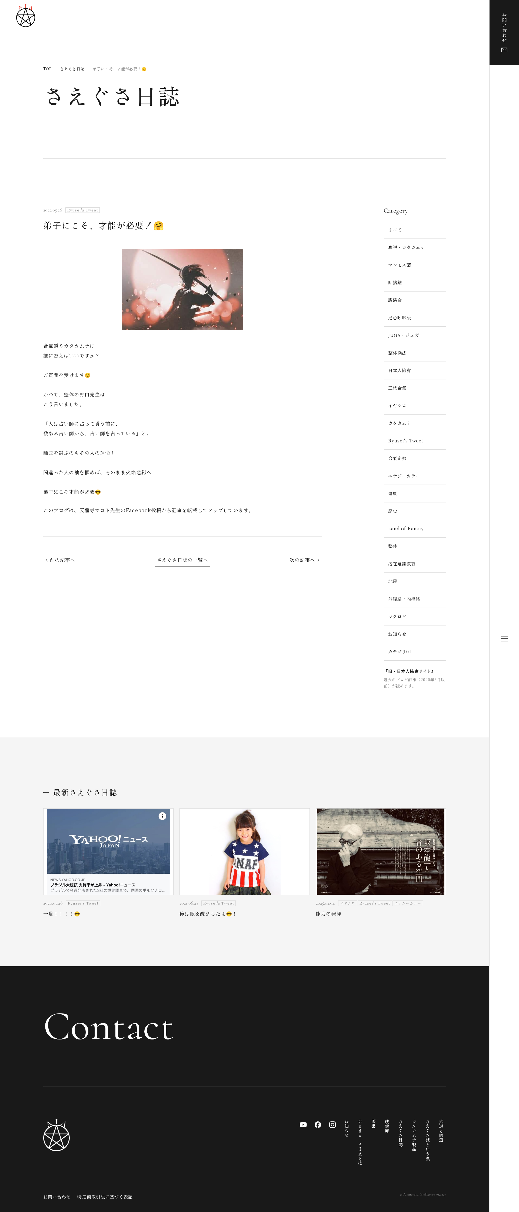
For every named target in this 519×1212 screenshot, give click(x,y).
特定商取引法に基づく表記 (105, 1197)
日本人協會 (399, 370)
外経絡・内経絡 (404, 599)
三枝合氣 (397, 388)
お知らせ (397, 634)
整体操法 (397, 353)
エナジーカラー (404, 476)
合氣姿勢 (397, 458)
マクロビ (397, 616)
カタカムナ (399, 423)
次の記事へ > (305, 559)
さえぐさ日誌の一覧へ (182, 559)
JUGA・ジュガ (403, 335)
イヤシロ (397, 405)
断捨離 (395, 282)
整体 (392, 546)
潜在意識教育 (402, 564)
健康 (392, 493)
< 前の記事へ (60, 559)
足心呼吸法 (399, 317)
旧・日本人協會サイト (409, 671)
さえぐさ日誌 (112, 95)
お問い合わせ (57, 1197)
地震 (392, 581)
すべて (395, 230)
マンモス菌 (399, 265)
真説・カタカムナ (406, 247)
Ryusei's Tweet (405, 441)
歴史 (392, 511)
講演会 (395, 300)
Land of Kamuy (406, 528)
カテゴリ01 (399, 651)
